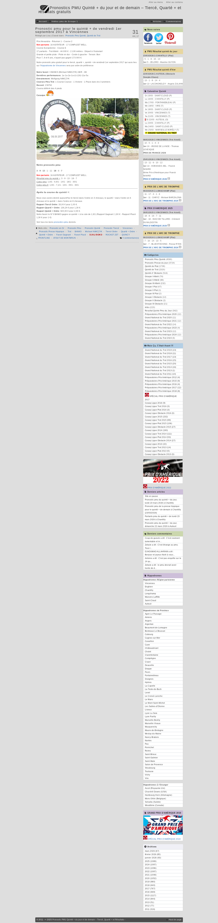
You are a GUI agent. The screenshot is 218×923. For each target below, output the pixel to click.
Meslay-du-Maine (153, 734)
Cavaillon (149, 641)
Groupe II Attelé (152, 280)
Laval (147, 692)
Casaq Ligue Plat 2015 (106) (158, 423)
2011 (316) (150, 909)
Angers (148, 621)
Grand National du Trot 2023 (158, 331)
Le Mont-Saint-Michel (155, 703)
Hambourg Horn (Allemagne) (158, 795)
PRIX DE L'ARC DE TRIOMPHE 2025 (160, 201)
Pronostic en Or (57, 228)
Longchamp (150, 593)
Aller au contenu (174, 2)
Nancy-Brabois (152, 737)
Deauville (149, 665)
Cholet (148, 652)
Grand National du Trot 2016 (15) (160, 360)
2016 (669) (150, 892)
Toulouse (149, 771)
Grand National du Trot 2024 (158, 338)
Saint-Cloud (150, 600)
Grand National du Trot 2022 (158, 324)
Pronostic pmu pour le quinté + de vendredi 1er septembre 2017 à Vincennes (78, 30)
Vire (147, 778)
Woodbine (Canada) (154, 805)
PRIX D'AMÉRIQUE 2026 (155, 179)
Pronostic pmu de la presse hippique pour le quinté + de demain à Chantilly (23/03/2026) (163, 509)
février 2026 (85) (153, 854)
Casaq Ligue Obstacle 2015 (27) (160, 427)
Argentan (149, 624)
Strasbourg (150, 768)
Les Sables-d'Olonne (155, 706)
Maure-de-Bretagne (154, 730)
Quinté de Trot (93, 36)
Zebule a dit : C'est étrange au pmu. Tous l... (161, 546)
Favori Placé (80, 235)
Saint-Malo (150, 761)
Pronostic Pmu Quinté (75, 36)
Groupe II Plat (151, 290)
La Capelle (150, 686)
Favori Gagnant (63, 235)
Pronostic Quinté (92, 228)
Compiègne (150, 658)
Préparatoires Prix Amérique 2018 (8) (162, 391)
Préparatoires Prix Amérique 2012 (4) (162, 377)
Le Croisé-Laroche (154, 696)
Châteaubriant (151, 648)
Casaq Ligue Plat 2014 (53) (158, 437)
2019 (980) (150, 882)
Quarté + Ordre (128, 231)
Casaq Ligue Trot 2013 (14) (158, 447)
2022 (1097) (151, 871)
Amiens (148, 617)
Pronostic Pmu (74, 228)
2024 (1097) (151, 865)
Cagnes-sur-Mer (152, 638)
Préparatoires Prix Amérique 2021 (161, 321)
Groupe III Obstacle (154, 304)
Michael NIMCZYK (93, 231)
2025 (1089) (151, 861)
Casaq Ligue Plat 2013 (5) (157, 451)
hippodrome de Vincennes (53, 65)
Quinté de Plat (151, 266)
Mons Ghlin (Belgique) (155, 798)
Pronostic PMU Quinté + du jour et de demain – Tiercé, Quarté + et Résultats (88, 920)
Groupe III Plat (151, 293)
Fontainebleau (152, 675)
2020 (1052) (151, 878)
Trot (69, 231)
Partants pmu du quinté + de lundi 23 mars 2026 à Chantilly (162, 518)
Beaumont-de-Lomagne (156, 628)
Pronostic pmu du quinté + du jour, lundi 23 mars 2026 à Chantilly (161, 501)
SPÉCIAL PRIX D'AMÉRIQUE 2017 (161, 398)
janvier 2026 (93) (153, 858)
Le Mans (149, 699)
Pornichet (149, 747)
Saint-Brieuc (151, 754)
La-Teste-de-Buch (153, 689)
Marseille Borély (152, 720)
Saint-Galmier (151, 758)
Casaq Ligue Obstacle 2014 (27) (160, 440)
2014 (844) (150, 899)
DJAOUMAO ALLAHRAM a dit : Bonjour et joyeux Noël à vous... (160, 553)
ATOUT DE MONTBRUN (64, 238)
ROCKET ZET (112, 235)
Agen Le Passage (153, 614)
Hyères (148, 682)
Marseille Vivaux (153, 723)
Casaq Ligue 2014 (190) (156, 430)
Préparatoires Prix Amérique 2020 (161, 314)
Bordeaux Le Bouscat (155, 631)
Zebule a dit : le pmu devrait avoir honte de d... (161, 566)
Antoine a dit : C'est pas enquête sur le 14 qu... (163, 560)
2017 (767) (150, 889)
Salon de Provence (154, 764)
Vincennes (128, 228)
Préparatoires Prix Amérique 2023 (161, 328)
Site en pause (151, 496)
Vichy (147, 775)
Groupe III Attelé (152, 283)
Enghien (149, 587)
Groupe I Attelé (152, 276)
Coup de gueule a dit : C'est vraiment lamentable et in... (162, 539)
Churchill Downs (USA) (156, 792)
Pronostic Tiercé (111, 228)
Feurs (147, 672)
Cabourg (149, 634)
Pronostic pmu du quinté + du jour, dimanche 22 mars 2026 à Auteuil (161, 524)
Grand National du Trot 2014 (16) (160, 367)
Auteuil (148, 604)
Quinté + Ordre (46, 235)
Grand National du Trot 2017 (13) (160, 357)
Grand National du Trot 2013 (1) (160, 370)
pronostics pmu (61, 222)
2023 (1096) (151, 868)
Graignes (149, 679)
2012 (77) (149, 906)
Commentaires (173, 21)
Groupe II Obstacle (153, 300)
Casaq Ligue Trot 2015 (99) (158, 420)
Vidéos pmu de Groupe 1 (65, 21)
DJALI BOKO (96, 235)
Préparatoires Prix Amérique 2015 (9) (162, 381)
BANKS (78, 231)
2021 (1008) (151, 875)
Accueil (43, 21)
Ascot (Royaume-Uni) (155, 788)
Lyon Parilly (150, 716)
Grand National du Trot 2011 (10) (160, 374)
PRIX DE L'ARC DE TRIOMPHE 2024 (160, 247)
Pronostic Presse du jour (156, 263)
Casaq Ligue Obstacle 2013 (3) (159, 454)
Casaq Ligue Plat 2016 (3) (157, 410)
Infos (147, 307)
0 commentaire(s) (131, 238)
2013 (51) (149, 902)
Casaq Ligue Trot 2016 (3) (157, 406)
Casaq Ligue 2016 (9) (155, 403)
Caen (147, 645)
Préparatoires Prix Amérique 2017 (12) (163, 388)
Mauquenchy (151, 727)
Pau (147, 744)
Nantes (148, 740)
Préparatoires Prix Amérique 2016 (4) (162, 384)
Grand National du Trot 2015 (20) (160, 364)
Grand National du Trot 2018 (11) (160, 353)
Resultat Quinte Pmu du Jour (158, 311)
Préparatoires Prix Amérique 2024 (161, 335)
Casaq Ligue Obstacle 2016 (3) (159, 413)
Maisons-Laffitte (152, 597)
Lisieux (148, 710)
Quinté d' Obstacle (153, 273)
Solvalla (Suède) (153, 802)
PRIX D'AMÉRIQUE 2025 (155, 226)
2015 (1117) (150, 895)
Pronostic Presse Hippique (51, 231)
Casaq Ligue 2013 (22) (156, 444)
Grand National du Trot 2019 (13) (160, 350)
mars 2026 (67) (152, 851)
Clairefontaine (151, 655)
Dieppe (148, 669)
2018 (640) (150, 885)
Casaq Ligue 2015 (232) (156, 417)
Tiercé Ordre (111, 231)
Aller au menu (156, 2)
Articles (157, 21)
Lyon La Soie (151, 713)
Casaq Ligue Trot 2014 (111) (158, 434)
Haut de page (175, 920)
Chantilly (149, 590)
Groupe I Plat (151, 287)
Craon (148, 662)
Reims (148, 751)
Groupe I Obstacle (153, 297)
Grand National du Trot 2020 (158, 317)
